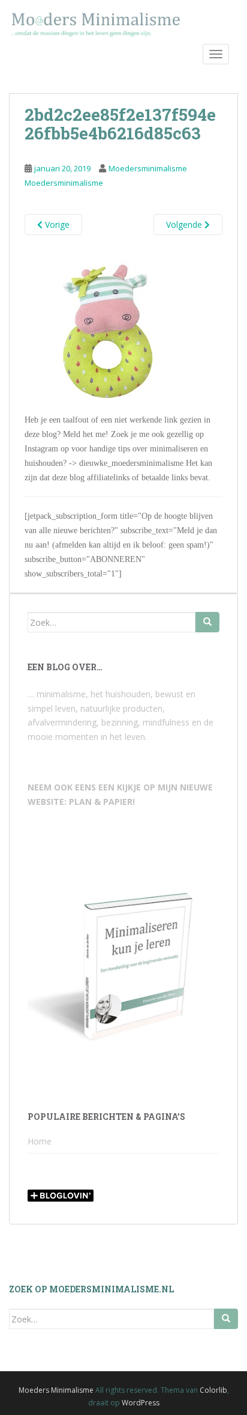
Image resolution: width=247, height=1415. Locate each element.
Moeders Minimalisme (56, 1390)
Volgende (185, 224)
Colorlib (213, 1390)
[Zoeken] (207, 622)
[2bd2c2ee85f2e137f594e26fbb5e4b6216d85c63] (107, 329)
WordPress (140, 1403)
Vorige (56, 224)
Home (40, 1141)
